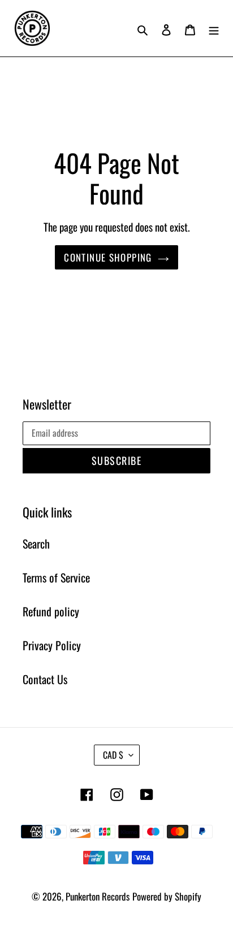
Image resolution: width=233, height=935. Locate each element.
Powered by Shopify (166, 896)
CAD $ (113, 755)
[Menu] (214, 28)
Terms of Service (56, 577)
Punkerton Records (98, 896)
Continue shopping (108, 257)
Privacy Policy (52, 645)
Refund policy (51, 611)
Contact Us (45, 679)
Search (36, 543)
